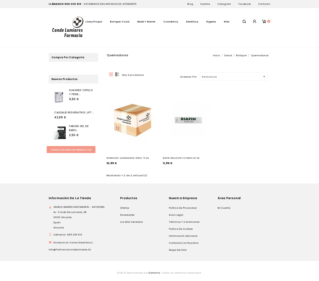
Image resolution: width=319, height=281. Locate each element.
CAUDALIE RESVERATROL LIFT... (74, 112)
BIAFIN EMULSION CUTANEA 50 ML (181, 158)
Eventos (205, 4)
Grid (111, 74)
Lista (117, 74)
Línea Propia (93, 21)
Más (226, 21)
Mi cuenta (224, 207)
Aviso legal (176, 214)
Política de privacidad (183, 207)
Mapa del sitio (178, 249)
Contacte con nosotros (184, 242)
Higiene (211, 21)
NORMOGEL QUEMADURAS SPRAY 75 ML (128, 158)
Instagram (224, 4)
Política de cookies (181, 228)
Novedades (127, 214)
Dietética (192, 21)
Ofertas (124, 207)
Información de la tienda (70, 198)
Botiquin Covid (119, 21)
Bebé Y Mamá (146, 21)
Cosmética (170, 21)
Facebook (245, 4)
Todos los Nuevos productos (71, 150)
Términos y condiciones (184, 221)
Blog (190, 4)
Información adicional (183, 235)
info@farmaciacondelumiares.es (70, 249)
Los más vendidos (131, 221)
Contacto (264, 4)
